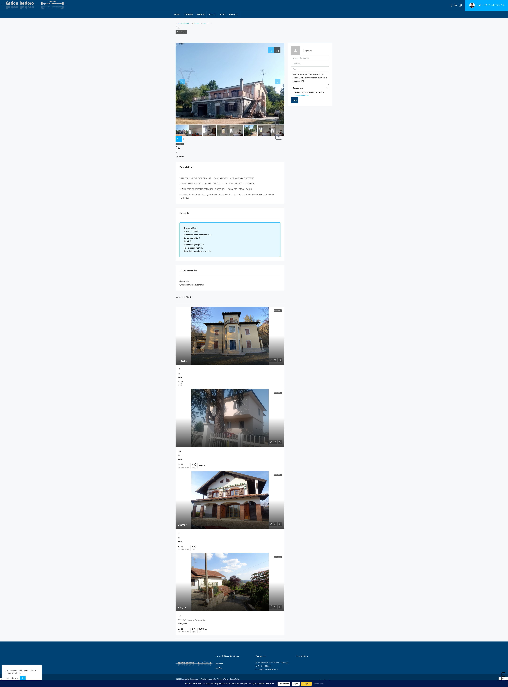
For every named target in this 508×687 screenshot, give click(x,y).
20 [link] (179, 451)
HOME (177, 14)
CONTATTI (233, 14)
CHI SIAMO (188, 14)
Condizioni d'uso (302, 96)
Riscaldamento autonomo (193, 285)
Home (196, 24)
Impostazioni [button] (12, 678)
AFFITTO (212, 14)
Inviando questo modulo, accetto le (309, 94)
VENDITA (201, 14)
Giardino (185, 281)
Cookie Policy (235, 679)
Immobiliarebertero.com (190, 679)
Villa (204, 24)
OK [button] (23, 678)
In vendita (219, 664)
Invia (294, 100)
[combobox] (310, 88)
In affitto (219, 668)
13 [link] (179, 369)
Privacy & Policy (223, 679)
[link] (230, 336)
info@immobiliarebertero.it (268, 669)
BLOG (222, 14)
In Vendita (181, 32)
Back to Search (183, 24)
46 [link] (179, 615)
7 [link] (178, 533)
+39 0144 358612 (493, 5)
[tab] (271, 50)
